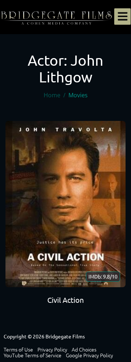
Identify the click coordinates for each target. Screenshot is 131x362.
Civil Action (65, 300)
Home (52, 95)
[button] (122, 16)
